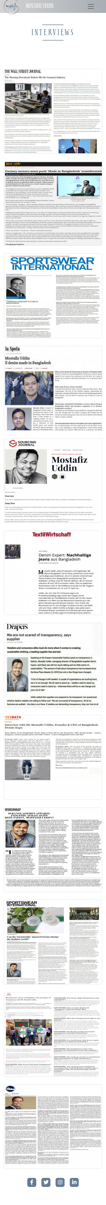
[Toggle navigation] (91, 6)
